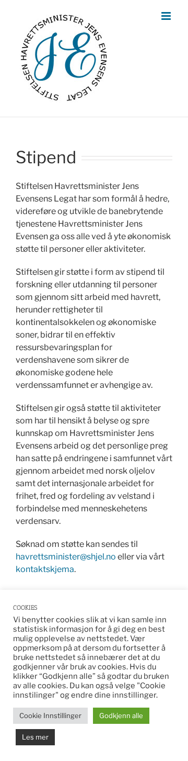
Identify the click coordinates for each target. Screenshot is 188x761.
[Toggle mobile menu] (166, 15)
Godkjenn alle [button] (121, 715)
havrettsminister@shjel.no (66, 557)
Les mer (35, 737)
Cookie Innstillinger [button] (50, 715)
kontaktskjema (45, 569)
